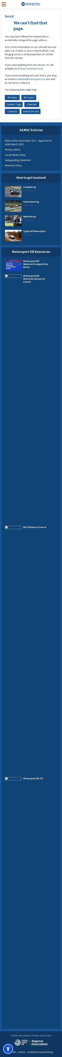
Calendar (32, 104)
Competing (29, 187)
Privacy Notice (12, 149)
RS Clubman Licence (34, 527)
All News (12, 97)
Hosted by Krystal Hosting (40, 1052)
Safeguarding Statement (18, 160)
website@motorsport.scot (31, 79)
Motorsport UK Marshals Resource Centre (34, 279)
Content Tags (13, 104)
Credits (12, 1052)
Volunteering (31, 202)
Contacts (12, 111)
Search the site (31, 111)
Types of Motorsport (34, 231)
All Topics (29, 97)
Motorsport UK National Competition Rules (35, 264)
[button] (8, 1049)
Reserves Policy (13, 165)
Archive (21, 1052)
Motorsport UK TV (33, 778)
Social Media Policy (15, 154)
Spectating (29, 216)
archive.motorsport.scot (30, 68)
